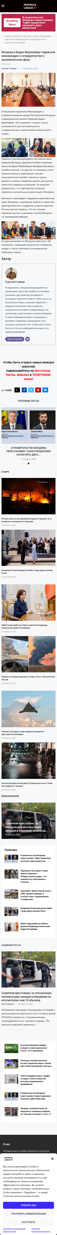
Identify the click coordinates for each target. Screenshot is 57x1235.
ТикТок (10, 375)
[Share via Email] (45, 390)
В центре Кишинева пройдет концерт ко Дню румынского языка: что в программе (34, 1048)
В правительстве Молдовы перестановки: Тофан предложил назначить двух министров (36, 858)
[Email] (27, 339)
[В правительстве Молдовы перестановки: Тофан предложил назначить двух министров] (28, 425)
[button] (52, 1158)
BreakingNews (12, 22)
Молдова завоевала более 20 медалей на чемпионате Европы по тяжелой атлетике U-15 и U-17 (36, 1111)
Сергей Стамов (9, 68)
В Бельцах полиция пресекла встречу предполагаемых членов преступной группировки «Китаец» (36, 1063)
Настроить (28, 1222)
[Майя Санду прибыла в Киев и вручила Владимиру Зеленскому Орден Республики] (28, 602)
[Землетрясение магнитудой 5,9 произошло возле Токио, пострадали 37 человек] (28, 760)
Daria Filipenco (8, 1004)
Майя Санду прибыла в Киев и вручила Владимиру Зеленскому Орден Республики (35, 926)
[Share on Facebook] (24, 390)
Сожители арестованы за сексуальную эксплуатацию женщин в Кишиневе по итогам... (26, 827)
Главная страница (13, 36)
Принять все (28, 1205)
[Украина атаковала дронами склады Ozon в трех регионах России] (28, 654)
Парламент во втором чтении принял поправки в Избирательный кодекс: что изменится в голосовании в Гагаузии (34, 876)
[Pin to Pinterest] (38, 390)
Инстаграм (42, 370)
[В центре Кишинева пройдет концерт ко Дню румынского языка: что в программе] (11, 1048)
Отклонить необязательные (28, 1213)
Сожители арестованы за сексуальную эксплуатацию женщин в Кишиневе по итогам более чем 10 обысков (27, 996)
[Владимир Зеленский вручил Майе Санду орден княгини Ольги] (28, 548)
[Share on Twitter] (31, 390)
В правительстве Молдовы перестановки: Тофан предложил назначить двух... (28, 451)
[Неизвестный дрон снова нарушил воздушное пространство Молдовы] (28, 709)
